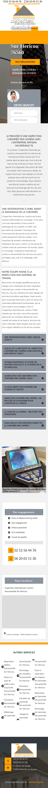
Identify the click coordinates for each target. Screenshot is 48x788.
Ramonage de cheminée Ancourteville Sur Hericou (40, 714)
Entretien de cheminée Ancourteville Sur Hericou (24, 704)
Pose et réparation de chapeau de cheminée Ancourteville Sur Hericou (40, 679)
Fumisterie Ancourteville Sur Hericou (9, 703)
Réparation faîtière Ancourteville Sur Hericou (9, 667)
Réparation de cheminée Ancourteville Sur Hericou (40, 698)
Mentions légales (36, 782)
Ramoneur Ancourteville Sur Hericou (24, 689)
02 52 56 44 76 (13, 1)
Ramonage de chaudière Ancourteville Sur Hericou (24, 675)
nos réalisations (25, 62)
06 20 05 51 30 (33, 1)
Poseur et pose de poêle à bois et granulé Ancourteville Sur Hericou (9, 686)
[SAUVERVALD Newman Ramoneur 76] (24, 12)
